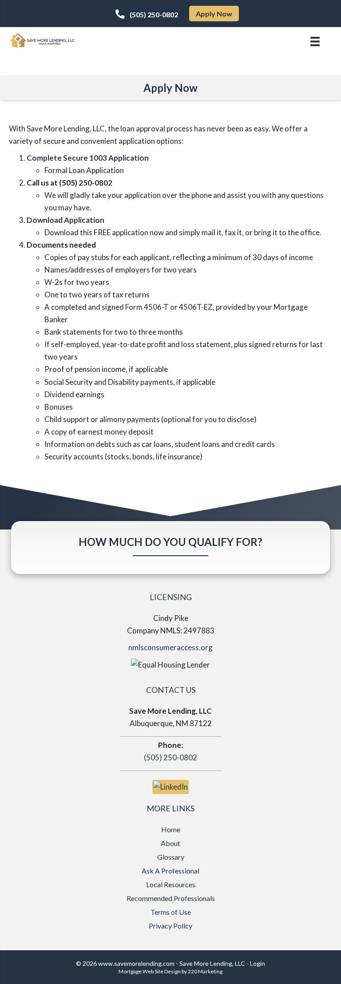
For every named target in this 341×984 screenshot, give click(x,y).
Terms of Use (171, 912)
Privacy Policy (170, 925)
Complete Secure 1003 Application (88, 157)
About (170, 843)
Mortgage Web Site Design (150, 971)
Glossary (170, 857)
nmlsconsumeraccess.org (170, 647)
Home (170, 829)
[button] (147, 14)
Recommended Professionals (171, 898)
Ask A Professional (170, 870)
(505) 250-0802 (170, 757)
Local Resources (170, 884)
